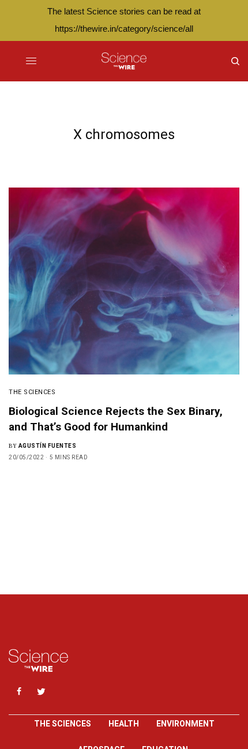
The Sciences (32, 392)
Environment (185, 723)
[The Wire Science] (124, 61)
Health (123, 723)
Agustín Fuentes (47, 446)
